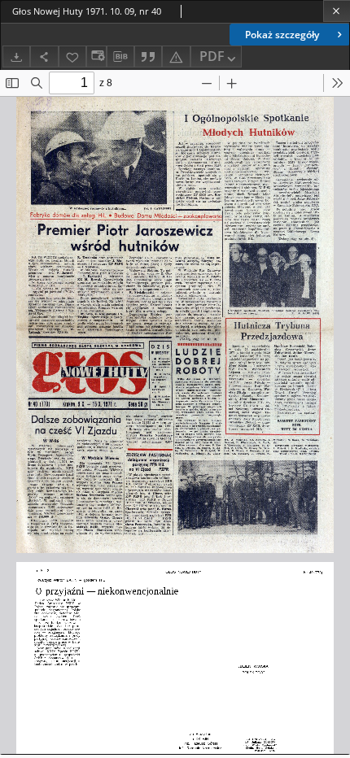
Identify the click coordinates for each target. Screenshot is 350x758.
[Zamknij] (336, 11)
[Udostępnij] (44, 57)
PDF (212, 56)
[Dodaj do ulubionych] (72, 57)
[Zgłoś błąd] (176, 57)
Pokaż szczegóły (282, 34)
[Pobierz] (16, 57)
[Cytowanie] (148, 57)
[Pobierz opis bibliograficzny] (120, 57)
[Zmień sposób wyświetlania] (96, 57)
